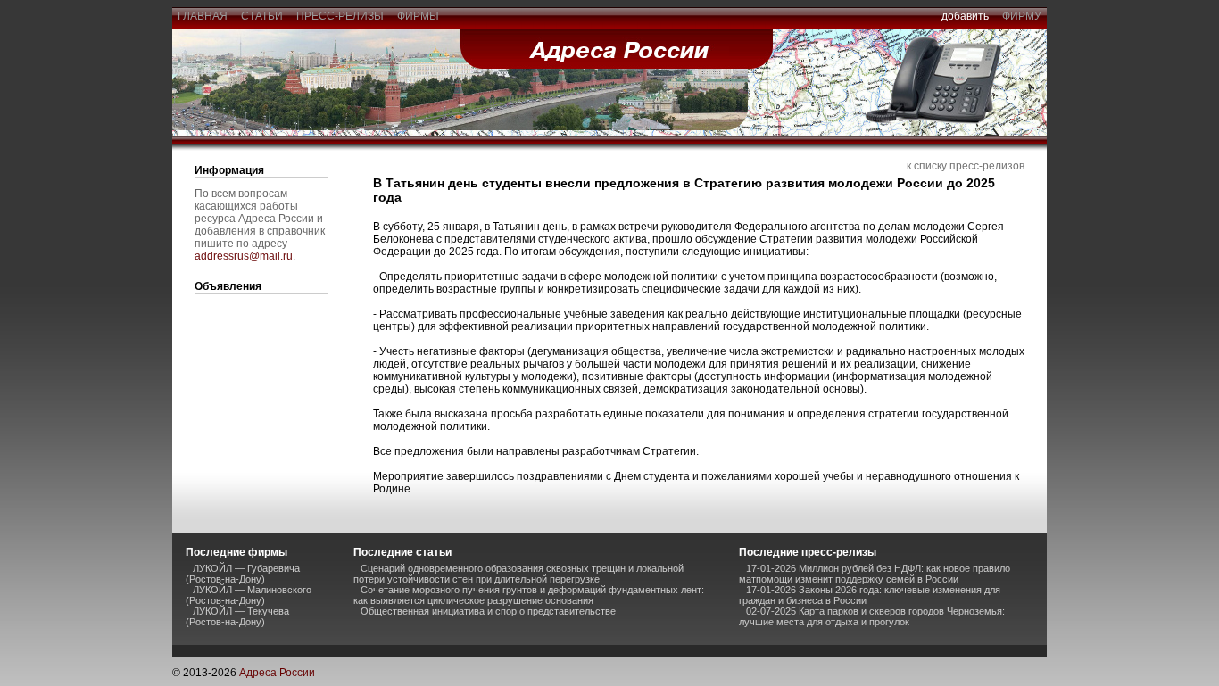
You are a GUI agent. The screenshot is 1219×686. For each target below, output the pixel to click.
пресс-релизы (340, 16)
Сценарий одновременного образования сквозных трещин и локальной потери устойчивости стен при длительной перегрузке (518, 573)
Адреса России (277, 672)
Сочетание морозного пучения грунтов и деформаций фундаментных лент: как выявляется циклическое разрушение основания (528, 595)
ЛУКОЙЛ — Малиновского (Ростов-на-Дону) (248, 595)
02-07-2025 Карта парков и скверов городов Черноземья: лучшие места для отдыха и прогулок (872, 616)
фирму (1022, 16)
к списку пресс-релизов (965, 166)
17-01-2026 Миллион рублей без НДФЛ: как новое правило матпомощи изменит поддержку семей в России (874, 573)
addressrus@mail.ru (244, 256)
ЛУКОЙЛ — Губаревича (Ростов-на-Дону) (243, 573)
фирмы (418, 16)
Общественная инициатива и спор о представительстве (488, 611)
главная (202, 16)
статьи (262, 16)
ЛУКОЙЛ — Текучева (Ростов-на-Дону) (237, 616)
